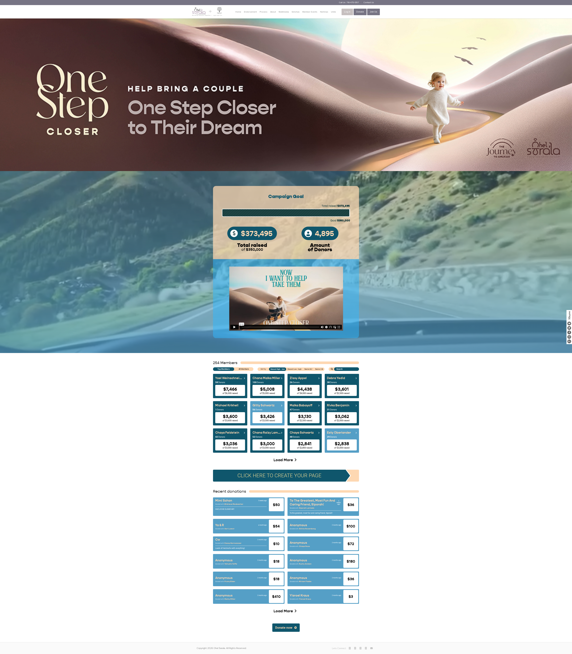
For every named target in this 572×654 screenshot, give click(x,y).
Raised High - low (278, 369)
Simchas (296, 12)
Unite (333, 12)
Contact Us (368, 2)
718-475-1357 (352, 2)
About (273, 12)
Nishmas (324, 12)
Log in (347, 12)
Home (238, 12)
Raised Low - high (294, 369)
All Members (244, 369)
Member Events (309, 12)
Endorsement (250, 12)
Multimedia (284, 12)
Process (263, 12)
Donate (360, 12)
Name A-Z (308, 369)
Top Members (223, 369)
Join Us (373, 12)
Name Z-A (319, 369)
